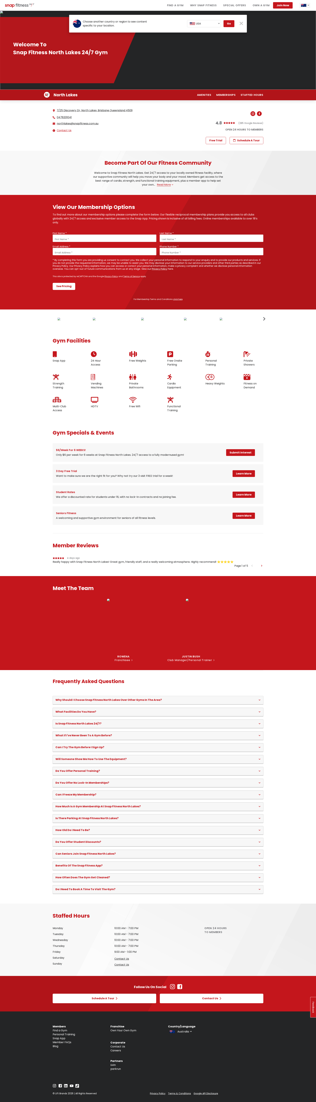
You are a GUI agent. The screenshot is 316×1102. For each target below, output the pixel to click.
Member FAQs (62, 1042)
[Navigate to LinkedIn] (66, 1086)
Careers (115, 1050)
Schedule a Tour (248, 140)
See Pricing (64, 286)
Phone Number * (169, 246)
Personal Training (64, 1034)
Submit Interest (240, 452)
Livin (113, 1065)
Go (229, 23)
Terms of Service (131, 276)
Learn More (243, 473)
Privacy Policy (159, 269)
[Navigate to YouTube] (71, 1087)
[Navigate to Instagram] (54, 1087)
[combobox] (304, 5)
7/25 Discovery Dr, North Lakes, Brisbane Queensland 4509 (94, 110)
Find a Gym (175, 5)
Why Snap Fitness (203, 5)
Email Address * (61, 246)
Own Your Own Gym (123, 1030)
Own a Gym (261, 5)
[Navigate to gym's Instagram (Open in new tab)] (253, 114)
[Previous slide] (252, 566)
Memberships (226, 95)
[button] (158, 700)
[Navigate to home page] (20, 7)
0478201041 (64, 117)
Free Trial (215, 140)
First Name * (60, 233)
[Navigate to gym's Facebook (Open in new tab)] (260, 114)
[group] (158, 560)
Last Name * (167, 233)
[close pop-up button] (241, 24)
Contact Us (64, 130)
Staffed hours (252, 95)
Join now (282, 5)
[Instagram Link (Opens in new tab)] (172, 988)
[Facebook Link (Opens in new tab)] (179, 988)
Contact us (121, 959)
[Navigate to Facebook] (60, 1087)
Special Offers (234, 5)
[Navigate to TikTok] (77, 1087)
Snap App (59, 1038)
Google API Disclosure (206, 1093)
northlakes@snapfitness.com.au (77, 123)
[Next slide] (264, 319)
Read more (164, 185)
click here (178, 299)
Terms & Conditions (179, 1093)
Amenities (204, 95)
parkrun (115, 1069)
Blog (55, 1046)
